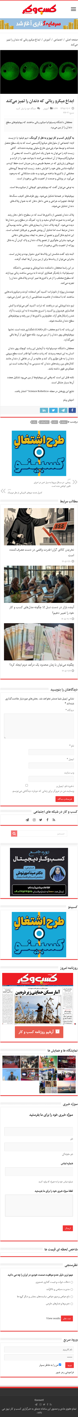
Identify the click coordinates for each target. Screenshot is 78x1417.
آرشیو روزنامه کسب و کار (36, 1032)
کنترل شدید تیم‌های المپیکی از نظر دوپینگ (25, 491)
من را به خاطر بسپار (49, 1365)
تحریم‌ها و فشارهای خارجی (58, 1304)
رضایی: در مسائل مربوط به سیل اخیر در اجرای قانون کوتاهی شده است (52, 483)
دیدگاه (69, 710)
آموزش (47, 39)
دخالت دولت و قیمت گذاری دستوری (53, 1282)
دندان (55, 422)
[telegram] (27, 820)
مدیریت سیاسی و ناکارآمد (58, 1289)
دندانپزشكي (44, 422)
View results (53, 1318)
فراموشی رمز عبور (65, 1372)
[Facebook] (47, 820)
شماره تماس (67, 1163)
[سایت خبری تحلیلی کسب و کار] (39, 8)
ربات (34, 422)
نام (71, 746)
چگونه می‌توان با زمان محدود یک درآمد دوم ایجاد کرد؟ (41, 665)
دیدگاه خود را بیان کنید (26, 109)
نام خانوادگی (67, 1154)
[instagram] (34, 820)
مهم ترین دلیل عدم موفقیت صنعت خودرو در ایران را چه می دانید (40, 1275)
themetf (39, 1400)
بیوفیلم (64, 422)
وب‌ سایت (69, 772)
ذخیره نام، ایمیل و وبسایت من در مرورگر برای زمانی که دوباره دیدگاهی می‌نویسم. (43, 788)
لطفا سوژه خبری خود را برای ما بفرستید (54, 1191)
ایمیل (70, 759)
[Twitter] (41, 820)
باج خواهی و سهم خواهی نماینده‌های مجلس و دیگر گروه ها (43, 1297)
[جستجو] (14, 833)
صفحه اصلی (71, 39)
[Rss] (54, 820)
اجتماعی (58, 39)
